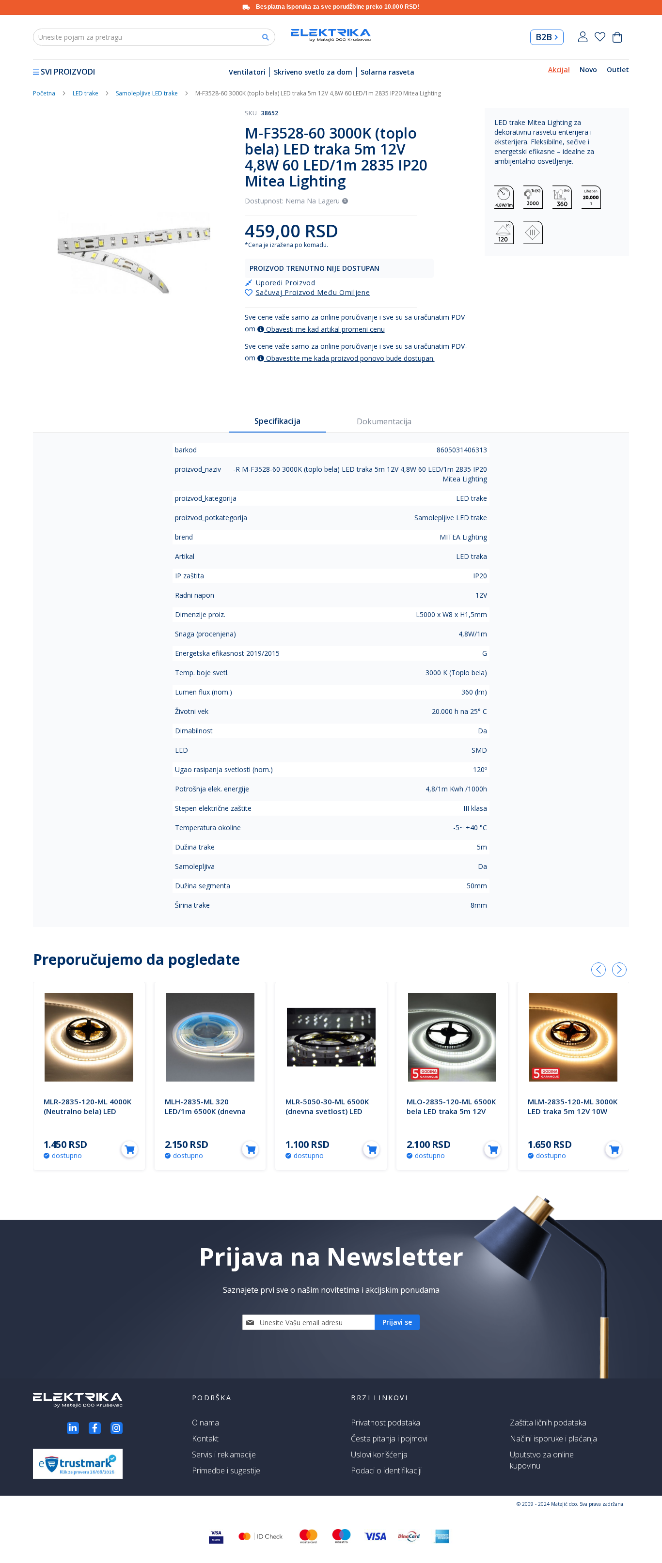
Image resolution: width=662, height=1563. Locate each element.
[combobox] (154, 37)
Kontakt (205, 1438)
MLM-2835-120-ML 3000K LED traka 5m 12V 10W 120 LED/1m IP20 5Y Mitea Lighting (572, 1116)
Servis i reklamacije (224, 1454)
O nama (205, 1422)
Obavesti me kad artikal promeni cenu (324, 329)
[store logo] (331, 35)
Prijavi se (582, 37)
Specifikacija (277, 421)
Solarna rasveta (387, 72)
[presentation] (598, 969)
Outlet (618, 69)
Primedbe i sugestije (226, 1470)
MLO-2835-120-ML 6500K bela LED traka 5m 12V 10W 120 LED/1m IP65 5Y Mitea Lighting (451, 1116)
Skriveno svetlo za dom (313, 72)
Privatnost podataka (385, 1422)
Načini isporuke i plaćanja (553, 1438)
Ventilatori (247, 72)
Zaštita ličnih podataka (548, 1422)
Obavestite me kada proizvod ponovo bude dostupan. (349, 358)
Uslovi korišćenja (379, 1454)
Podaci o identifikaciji (386, 1470)
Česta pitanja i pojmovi (389, 1438)
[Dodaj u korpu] (129, 1149)
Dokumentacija (384, 421)
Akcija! (559, 69)
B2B (544, 37)
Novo (588, 69)
